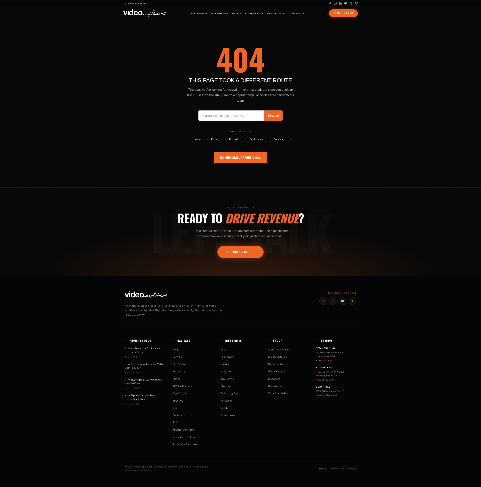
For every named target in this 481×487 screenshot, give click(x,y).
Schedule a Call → (240, 252)
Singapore (274, 378)
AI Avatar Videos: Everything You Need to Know (143, 381)
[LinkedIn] (340, 3)
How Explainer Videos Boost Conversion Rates (141, 397)
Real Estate (227, 378)
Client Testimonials (279, 349)
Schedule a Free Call (240, 157)
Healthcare (226, 356)
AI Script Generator (183, 429)
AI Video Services (182, 385)
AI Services (252, 13)
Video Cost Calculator (185, 444)
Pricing (236, 13)
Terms (334, 468)
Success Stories (277, 356)
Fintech (224, 364)
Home (197, 139)
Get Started (179, 371)
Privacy (322, 468)
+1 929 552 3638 (324, 360)
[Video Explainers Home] (144, 13)
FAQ (174, 422)
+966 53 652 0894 (325, 379)
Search (273, 115)
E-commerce (227, 415)
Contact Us (296, 13)
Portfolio (197, 13)
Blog (175, 407)
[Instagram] (335, 3)
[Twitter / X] (350, 3)
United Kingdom (277, 371)
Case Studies (180, 393)
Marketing (226, 400)
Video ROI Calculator (184, 437)
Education (226, 371)
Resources (274, 13)
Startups (225, 385)
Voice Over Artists (278, 393)
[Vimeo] (356, 3)
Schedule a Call (343, 13)
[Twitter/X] (352, 301)
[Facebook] (329, 3)
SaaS (223, 349)
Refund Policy (349, 468)
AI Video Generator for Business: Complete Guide (143, 350)
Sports (224, 407)
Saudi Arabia (275, 385)
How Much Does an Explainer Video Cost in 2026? (144, 365)
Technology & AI (229, 393)
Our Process (219, 13)
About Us (177, 400)
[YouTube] (345, 3)
